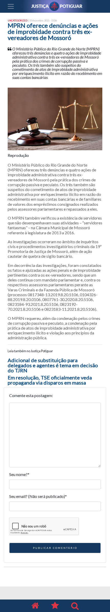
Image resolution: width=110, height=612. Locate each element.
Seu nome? (19, 474)
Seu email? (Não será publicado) (38, 496)
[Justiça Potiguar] (35, 606)
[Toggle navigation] (11, 6)
